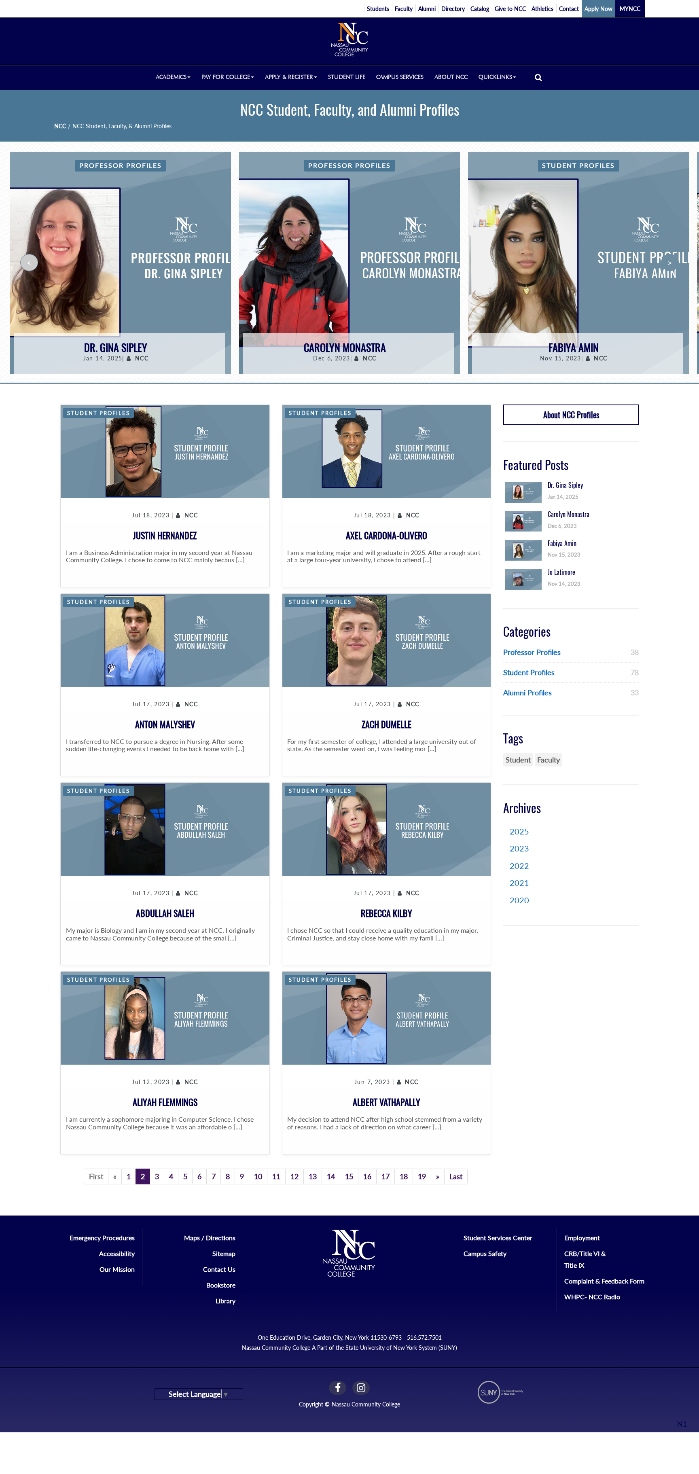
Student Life (346, 77)
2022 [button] (519, 865)
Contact (569, 8)
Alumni (427, 8)
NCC (60, 126)
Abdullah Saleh (165, 913)
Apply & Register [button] (289, 77)
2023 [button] (519, 848)
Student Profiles (578, 165)
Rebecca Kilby (386, 913)
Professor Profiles (120, 165)
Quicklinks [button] (495, 77)
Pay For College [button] (225, 77)
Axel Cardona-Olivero (386, 535)
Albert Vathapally (386, 1102)
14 (331, 1176)
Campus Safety (485, 1253)
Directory (453, 8)
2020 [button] (519, 900)
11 (276, 1176)
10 (258, 1176)
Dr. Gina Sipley (115, 348)
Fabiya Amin (574, 348)
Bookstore (220, 1285)
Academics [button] (171, 77)
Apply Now (598, 8)
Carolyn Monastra (345, 348)
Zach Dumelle (386, 724)
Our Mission (117, 1269)
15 (349, 1176)
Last (455, 1176)
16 (367, 1176)
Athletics (542, 8)
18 (404, 1176)
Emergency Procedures (102, 1237)
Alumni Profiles (527, 692)
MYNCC (630, 8)
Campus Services (400, 77)
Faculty (404, 8)
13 (313, 1176)
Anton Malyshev (165, 724)
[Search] (538, 77)
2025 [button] (519, 831)
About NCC (451, 77)
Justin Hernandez (165, 535)
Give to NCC (510, 8)
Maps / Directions (209, 1237)
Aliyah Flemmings (165, 1102)
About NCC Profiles (571, 414)
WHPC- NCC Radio (592, 1296)
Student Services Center (498, 1237)
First (96, 1176)
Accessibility (117, 1253)
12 (294, 1176)
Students (378, 8)
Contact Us (219, 1269)
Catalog (479, 8)
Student (518, 759)
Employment (582, 1237)
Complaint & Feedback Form (604, 1281)
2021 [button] (519, 882)
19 (422, 1176)
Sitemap (223, 1253)
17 (385, 1176)
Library (225, 1301)
